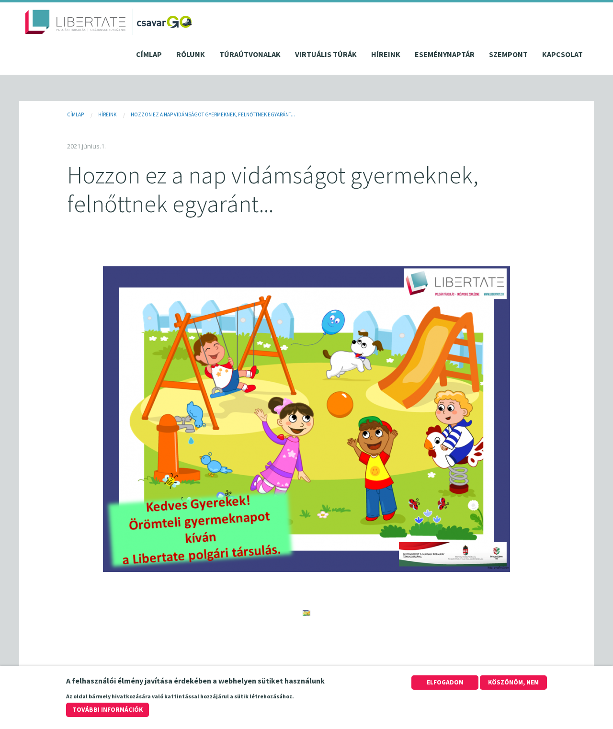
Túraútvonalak (250, 54)
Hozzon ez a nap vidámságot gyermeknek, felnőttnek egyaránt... (213, 114)
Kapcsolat (562, 54)
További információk (107, 710)
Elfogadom (445, 682)
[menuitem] (149, 56)
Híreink (385, 54)
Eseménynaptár (445, 54)
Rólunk (190, 54)
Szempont (508, 54)
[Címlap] (75, 21)
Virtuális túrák (326, 54)
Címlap (149, 54)
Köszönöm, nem (513, 682)
